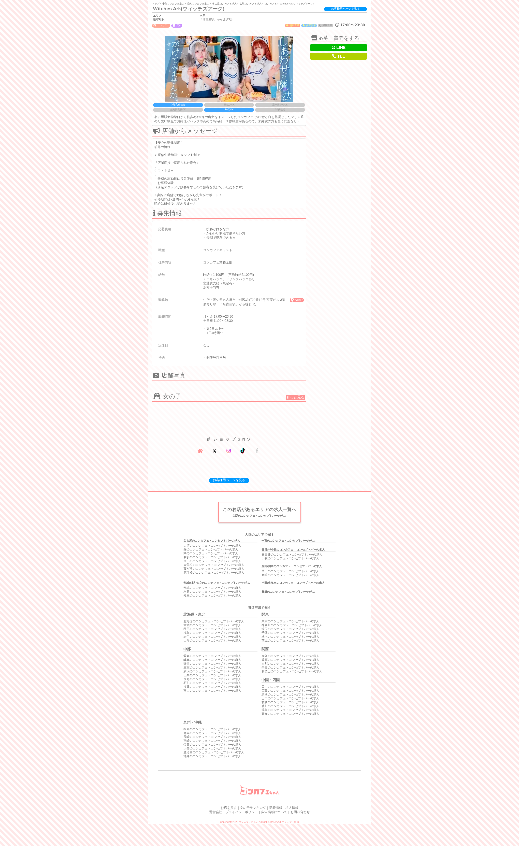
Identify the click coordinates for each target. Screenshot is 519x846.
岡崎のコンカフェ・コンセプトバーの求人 (290, 575)
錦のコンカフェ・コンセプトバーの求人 (210, 549)
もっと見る (295, 397)
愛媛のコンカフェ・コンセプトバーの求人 (290, 702)
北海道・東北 (194, 614)
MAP (299, 300)
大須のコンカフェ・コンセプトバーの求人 (212, 545)
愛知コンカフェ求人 (198, 3)
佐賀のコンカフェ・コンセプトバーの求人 (212, 744)
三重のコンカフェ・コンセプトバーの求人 (212, 667)
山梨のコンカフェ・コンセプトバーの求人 (212, 675)
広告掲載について (274, 812)
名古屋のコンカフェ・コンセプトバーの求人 (211, 540)
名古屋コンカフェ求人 (224, 3)
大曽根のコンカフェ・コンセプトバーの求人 (213, 565)
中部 (187, 649)
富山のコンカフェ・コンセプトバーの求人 (212, 690)
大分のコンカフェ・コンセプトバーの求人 (212, 748)
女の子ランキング (253, 807)
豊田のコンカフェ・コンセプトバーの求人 (290, 571)
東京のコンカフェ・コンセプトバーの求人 (290, 621)
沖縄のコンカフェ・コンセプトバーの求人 (212, 756)
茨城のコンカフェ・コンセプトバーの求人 (290, 640)
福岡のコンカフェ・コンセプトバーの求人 (212, 729)
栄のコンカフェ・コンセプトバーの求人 (210, 553)
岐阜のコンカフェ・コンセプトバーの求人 (212, 659)
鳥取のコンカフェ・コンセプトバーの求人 (290, 694)
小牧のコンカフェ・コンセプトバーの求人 (290, 558)
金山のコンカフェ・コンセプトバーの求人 (212, 561)
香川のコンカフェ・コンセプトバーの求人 (290, 706)
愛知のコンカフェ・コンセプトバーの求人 (212, 656)
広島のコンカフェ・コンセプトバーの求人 (290, 690)
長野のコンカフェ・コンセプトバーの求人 (212, 679)
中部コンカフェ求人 (173, 3)
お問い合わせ (300, 812)
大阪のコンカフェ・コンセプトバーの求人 (290, 656)
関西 (265, 649)
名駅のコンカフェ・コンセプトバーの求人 (212, 557)
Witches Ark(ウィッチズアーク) (297, 3)
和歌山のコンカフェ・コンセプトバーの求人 (292, 671)
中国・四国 (271, 680)
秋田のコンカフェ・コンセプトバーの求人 (212, 629)
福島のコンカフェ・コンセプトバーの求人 (212, 632)
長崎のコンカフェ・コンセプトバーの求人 (212, 737)
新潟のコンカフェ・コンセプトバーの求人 (212, 671)
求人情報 (291, 807)
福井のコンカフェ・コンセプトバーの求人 (212, 686)
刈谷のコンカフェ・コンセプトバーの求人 (212, 591)
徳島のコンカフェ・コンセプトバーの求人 (290, 710)
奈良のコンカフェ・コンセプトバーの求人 (290, 667)
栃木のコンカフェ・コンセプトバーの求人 (290, 636)
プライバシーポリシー (241, 812)
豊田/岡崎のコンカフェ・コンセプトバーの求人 (292, 566)
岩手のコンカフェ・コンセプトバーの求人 (212, 636)
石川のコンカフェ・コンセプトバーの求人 (212, 683)
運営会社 (215, 812)
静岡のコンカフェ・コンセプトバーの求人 (212, 663)
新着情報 (275, 807)
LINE (340, 47)
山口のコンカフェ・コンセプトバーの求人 (290, 698)
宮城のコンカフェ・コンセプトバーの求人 (212, 625)
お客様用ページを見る (345, 8)
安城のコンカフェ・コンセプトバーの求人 (212, 587)
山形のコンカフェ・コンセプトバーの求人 (212, 640)
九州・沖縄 (192, 722)
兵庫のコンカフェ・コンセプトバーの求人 (290, 659)
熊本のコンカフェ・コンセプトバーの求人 (212, 733)
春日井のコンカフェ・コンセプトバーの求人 (292, 554)
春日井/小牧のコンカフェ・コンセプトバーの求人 (293, 549)
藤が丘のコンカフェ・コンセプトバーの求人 (213, 568)
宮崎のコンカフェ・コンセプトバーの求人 (212, 740)
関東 (265, 614)
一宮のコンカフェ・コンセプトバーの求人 (288, 540)
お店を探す (229, 807)
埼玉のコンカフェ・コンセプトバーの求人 (290, 629)
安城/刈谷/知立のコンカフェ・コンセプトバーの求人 (216, 582)
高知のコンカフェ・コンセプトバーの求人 (290, 713)
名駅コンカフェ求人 (251, 3)
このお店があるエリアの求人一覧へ (259, 512)
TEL (341, 56)
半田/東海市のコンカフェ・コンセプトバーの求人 (293, 582)
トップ (155, 3)
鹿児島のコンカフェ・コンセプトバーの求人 (213, 752)
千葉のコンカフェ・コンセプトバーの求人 (290, 632)
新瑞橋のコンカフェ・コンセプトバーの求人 (213, 572)
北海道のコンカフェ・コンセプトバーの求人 (213, 621)
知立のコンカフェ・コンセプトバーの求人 (212, 595)
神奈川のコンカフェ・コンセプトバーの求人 (292, 625)
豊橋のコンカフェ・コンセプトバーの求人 (288, 591)
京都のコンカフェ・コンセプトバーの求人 (290, 663)
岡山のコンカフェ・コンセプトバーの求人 (290, 686)
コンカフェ (271, 3)
